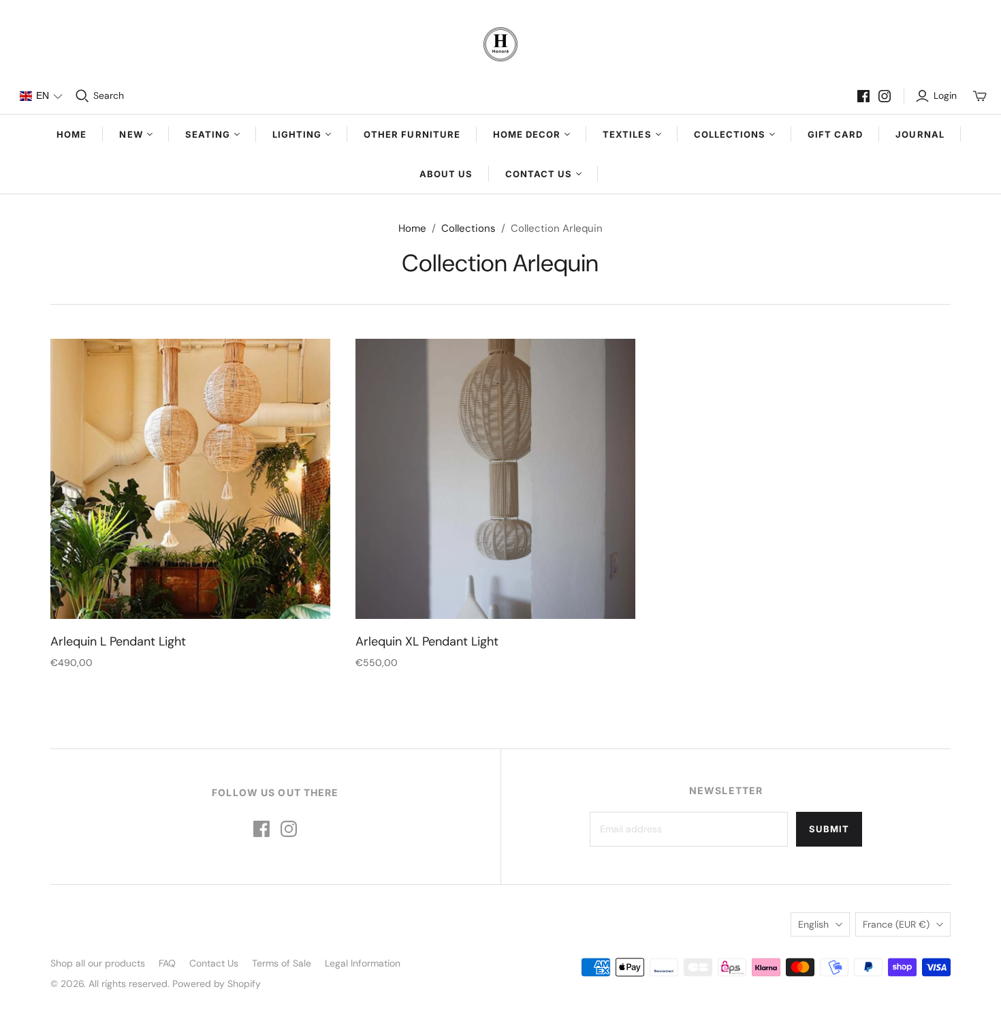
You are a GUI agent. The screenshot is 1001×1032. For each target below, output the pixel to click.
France (896, 924)
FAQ (167, 963)
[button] (41, 96)
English (813, 924)
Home (71, 134)
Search (108, 95)
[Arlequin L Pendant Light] (190, 479)
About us (446, 173)
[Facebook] (863, 96)
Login (945, 95)
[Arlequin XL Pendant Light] (495, 479)
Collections (468, 228)
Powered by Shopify (216, 983)
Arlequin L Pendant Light (118, 641)
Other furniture (412, 134)
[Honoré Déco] (500, 44)
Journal (919, 134)
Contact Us (213, 963)
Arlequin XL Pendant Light (426, 641)
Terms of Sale (281, 963)
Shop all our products (97, 963)
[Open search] (82, 96)
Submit (829, 828)
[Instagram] (884, 96)
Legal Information (362, 963)
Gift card (835, 134)
